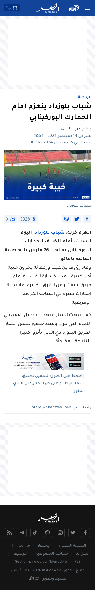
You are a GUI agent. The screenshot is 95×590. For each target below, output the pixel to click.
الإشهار (44, 546)
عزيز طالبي (71, 129)
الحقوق (68, 571)
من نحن (23, 546)
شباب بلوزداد (50, 233)
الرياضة (84, 98)
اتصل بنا (82, 554)
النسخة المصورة (72, 546)
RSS (77, 562)
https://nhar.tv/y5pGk (51, 408)
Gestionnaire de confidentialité (41, 562)
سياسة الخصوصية (51, 554)
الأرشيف (20, 554)
